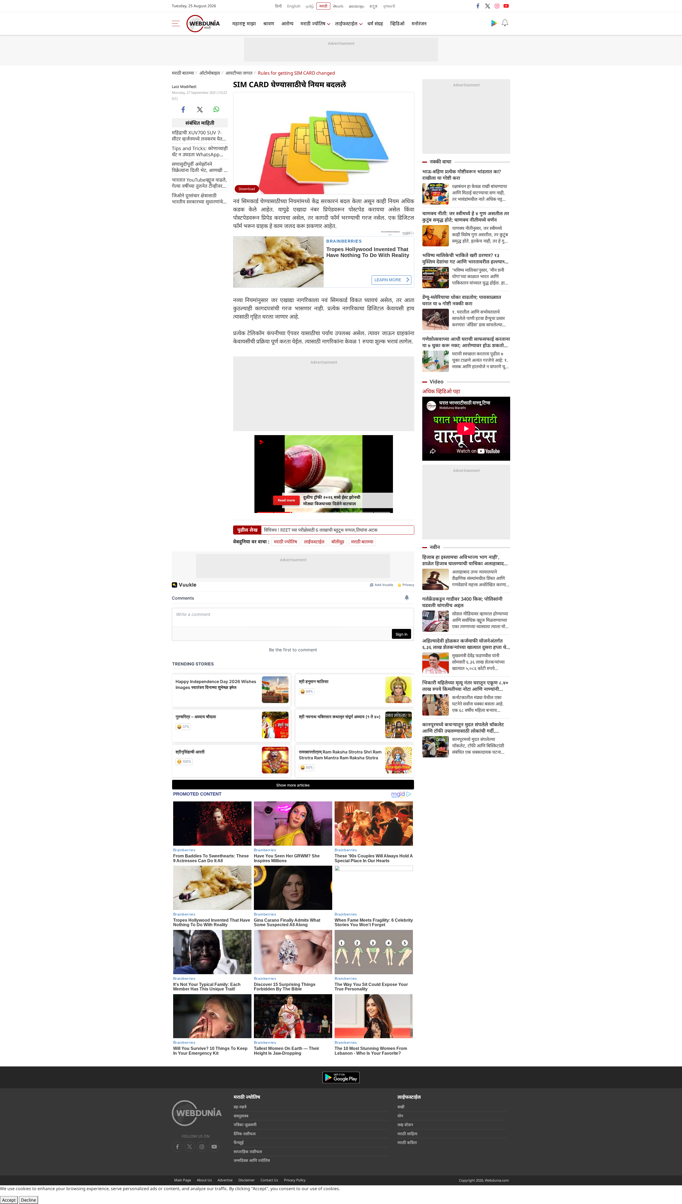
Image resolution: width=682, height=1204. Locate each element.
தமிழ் (310, 6)
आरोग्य (287, 23)
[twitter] (488, 6)
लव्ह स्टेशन (405, 1124)
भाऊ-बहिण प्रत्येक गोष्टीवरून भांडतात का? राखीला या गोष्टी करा (461, 174)
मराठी (323, 6)
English (294, 6)
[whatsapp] (216, 109)
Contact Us (269, 1180)
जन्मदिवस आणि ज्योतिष (252, 1160)
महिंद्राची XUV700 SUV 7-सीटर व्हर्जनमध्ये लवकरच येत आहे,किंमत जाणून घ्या (197, 136)
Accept (9, 1200)
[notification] (505, 23)
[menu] (177, 23)
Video (437, 381)
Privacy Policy (295, 1180)
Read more (286, 500)
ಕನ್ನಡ (373, 6)
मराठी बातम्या (183, 73)
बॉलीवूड (337, 542)
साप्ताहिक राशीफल (248, 1151)
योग (400, 1115)
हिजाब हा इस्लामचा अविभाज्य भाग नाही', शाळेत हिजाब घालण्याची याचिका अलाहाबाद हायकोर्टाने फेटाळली (463, 560)
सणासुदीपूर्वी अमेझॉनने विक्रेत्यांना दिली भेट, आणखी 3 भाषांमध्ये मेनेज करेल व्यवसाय (199, 167)
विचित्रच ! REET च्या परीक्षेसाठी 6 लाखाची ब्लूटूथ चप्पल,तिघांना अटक (320, 530)
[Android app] (341, 1077)
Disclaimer (246, 1180)
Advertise (225, 1180)
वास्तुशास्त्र (241, 1115)
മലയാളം (356, 6)
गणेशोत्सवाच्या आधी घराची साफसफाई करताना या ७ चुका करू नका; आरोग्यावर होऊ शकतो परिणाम (466, 342)
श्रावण (268, 23)
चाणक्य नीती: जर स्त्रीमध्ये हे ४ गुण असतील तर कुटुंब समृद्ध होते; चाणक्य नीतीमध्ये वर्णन (465, 216)
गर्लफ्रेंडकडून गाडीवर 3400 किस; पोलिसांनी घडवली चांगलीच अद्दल (462, 602)
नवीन (435, 547)
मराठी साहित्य (407, 1133)
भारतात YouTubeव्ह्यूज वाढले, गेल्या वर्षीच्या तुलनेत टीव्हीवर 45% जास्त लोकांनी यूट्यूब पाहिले (199, 183)
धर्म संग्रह (375, 23)
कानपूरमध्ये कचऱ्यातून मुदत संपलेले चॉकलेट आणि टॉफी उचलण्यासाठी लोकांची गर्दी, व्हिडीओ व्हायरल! (463, 727)
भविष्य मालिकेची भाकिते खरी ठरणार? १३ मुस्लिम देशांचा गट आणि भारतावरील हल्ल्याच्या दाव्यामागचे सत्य (465, 258)
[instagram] (497, 6)
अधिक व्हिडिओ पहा (441, 391)
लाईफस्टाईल (346, 23)
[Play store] (494, 23)
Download (247, 188)
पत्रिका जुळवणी (245, 1124)
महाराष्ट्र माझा (244, 23)
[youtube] (506, 6)
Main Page (182, 1180)
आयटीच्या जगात (239, 73)
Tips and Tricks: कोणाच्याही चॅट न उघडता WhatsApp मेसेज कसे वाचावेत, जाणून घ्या (200, 151)
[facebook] (478, 6)
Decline (28, 1200)
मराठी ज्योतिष (313, 23)
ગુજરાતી (389, 6)
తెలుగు (338, 6)
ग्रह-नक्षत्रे (240, 1106)
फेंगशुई (238, 1142)
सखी (400, 1106)
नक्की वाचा (440, 161)
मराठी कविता (407, 1142)
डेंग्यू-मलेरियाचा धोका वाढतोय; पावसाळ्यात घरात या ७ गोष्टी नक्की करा (461, 300)
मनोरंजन (419, 23)
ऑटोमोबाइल (209, 73)
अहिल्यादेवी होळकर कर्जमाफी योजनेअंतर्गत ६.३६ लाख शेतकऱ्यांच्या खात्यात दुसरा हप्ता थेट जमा (465, 643)
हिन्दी (278, 6)
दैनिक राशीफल (244, 1133)
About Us (204, 1180)
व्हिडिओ (397, 23)
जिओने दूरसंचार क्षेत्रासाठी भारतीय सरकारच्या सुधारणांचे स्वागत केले (197, 198)
